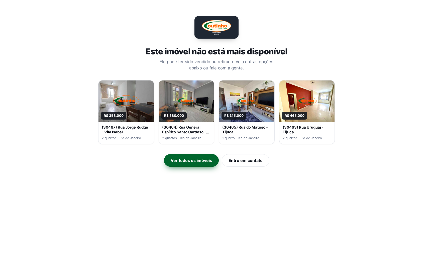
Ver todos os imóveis (191, 160)
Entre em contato (246, 160)
